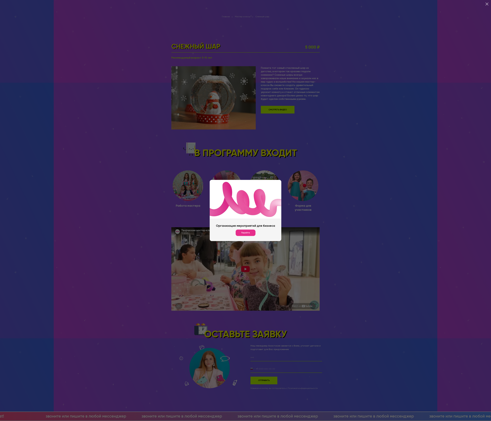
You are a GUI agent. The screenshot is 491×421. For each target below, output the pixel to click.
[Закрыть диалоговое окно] (487, 4)
